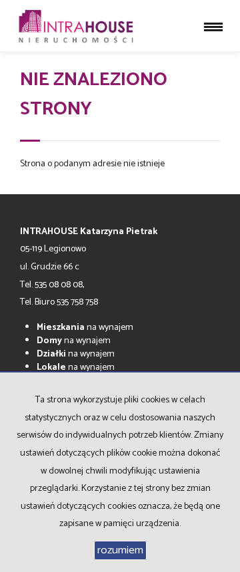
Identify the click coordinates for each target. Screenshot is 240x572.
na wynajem (85, 327)
